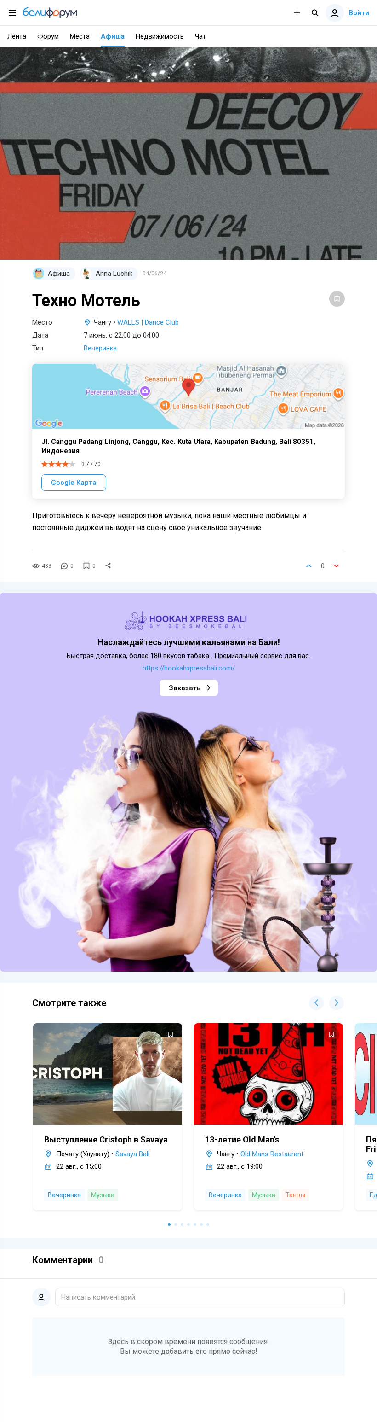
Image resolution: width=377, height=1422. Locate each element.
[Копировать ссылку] (108, 566)
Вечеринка (100, 348)
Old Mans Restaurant (271, 1154)
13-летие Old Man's (242, 1139)
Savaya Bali (132, 1154)
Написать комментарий (98, 1297)
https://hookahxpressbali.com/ (189, 668)
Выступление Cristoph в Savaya (106, 1139)
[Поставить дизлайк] (336, 566)
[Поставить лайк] (309, 566)
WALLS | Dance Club (148, 322)
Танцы (295, 1195)
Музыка (102, 1195)
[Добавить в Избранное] (337, 299)
